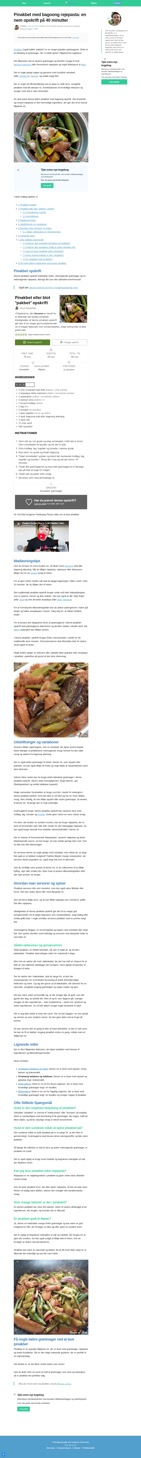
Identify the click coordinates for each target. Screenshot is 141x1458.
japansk (47, 3)
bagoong (69, 566)
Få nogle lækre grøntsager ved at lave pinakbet (42, 263)
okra (21, 599)
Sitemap (77, 1448)
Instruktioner (31, 216)
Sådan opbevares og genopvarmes (42, 232)
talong (17, 630)
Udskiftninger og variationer (32, 224)
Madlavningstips (27, 220)
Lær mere (75, 37)
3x (24, 385)
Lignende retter (26, 236)
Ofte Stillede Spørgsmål (30, 240)
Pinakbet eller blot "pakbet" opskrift (36, 209)
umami (34, 573)
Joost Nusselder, (33, 26)
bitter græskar (64, 599)
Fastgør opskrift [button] (71, 342)
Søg (24, 3)
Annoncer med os (64, 1448)
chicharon (24, 76)
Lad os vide (40, 503)
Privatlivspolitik (89, 1448)
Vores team (51, 1448)
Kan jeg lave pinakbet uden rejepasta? (43, 251)
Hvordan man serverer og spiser (35, 228)
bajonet (34, 76)
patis (83, 64)
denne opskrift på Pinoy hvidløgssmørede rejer (53, 287)
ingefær (41, 814)
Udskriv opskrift (34, 342)
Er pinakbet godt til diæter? (38, 259)
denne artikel (65, 1383)
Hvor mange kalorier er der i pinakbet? (43, 255)
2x (20, 385)
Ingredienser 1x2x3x (34, 212)
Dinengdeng (24, 1084)
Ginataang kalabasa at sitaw (33, 1069)
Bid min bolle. (62, 1442)
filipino (94, 3)
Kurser (117, 3)
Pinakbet (18, 49)
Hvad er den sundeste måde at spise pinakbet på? (49, 247)
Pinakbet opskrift (27, 205)
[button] (16, 334)
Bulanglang (24, 1091)
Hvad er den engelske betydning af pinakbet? (46, 243)
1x (17, 385)
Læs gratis (47, 185)
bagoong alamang (22, 64)
